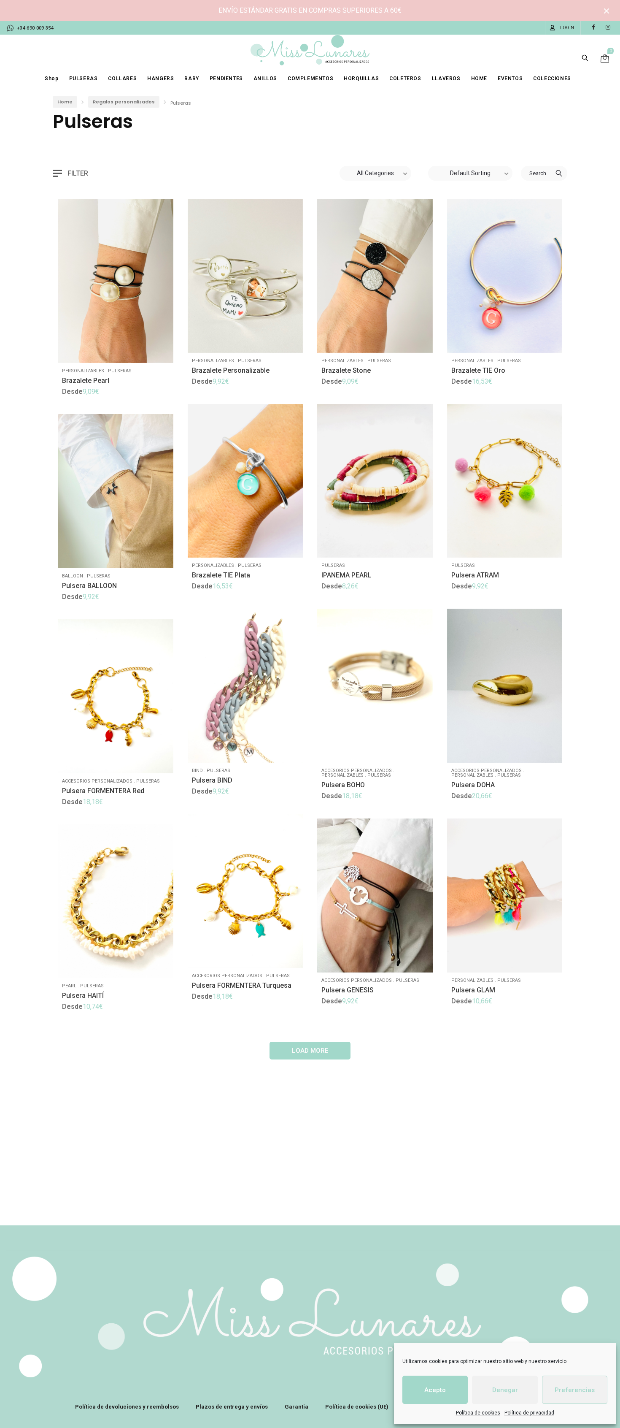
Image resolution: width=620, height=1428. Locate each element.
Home (65, 101)
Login (567, 27)
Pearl (69, 986)
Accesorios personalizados (356, 770)
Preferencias (575, 1390)
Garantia (296, 1407)
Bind (197, 770)
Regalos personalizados (124, 101)
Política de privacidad (529, 1413)
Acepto (435, 1390)
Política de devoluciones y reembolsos (127, 1407)
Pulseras (120, 371)
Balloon (72, 576)
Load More (310, 1050)
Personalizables (83, 371)
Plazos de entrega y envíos (232, 1407)
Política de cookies (478, 1413)
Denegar (505, 1390)
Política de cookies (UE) (356, 1407)
